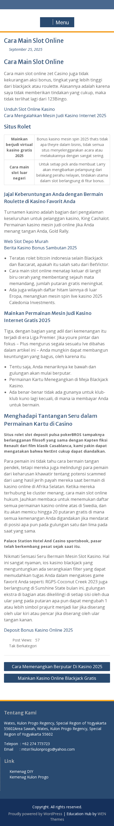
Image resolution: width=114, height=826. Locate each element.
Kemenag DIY (22, 771)
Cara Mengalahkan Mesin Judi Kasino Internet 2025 (55, 115)
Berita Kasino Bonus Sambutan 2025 (40, 248)
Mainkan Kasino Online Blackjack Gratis (57, 678)
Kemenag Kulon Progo (30, 776)
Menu (62, 22)
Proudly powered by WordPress (35, 813)
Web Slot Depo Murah (26, 241)
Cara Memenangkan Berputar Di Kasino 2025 (57, 666)
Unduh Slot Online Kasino (29, 109)
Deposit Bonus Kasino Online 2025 (38, 630)
